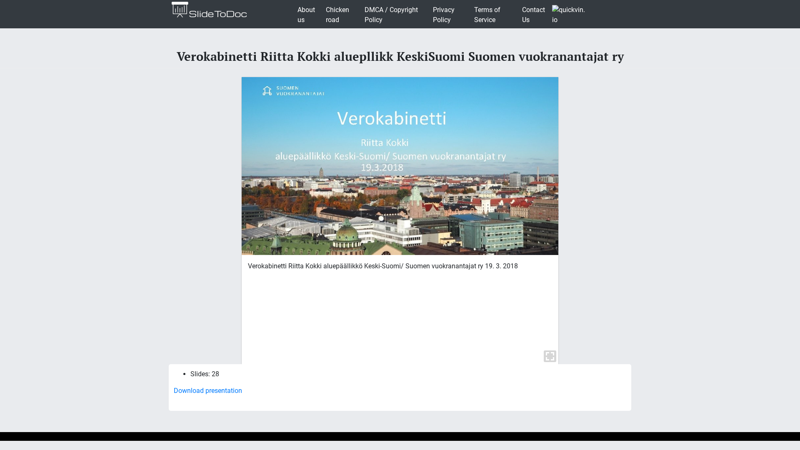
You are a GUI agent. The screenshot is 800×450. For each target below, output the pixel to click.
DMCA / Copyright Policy (391, 15)
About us (306, 15)
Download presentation (208, 391)
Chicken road (337, 15)
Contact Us (533, 15)
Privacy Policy (444, 15)
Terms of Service (487, 15)
